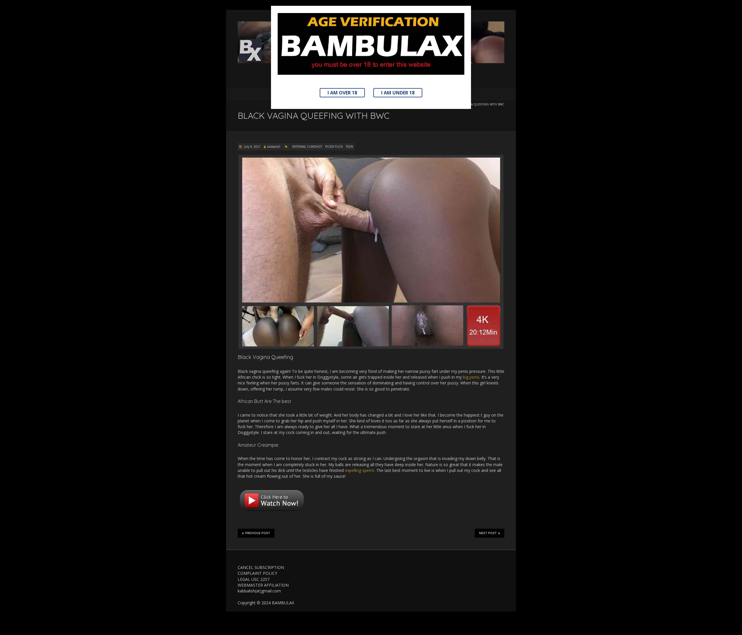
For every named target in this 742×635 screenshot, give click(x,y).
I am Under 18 (397, 93)
